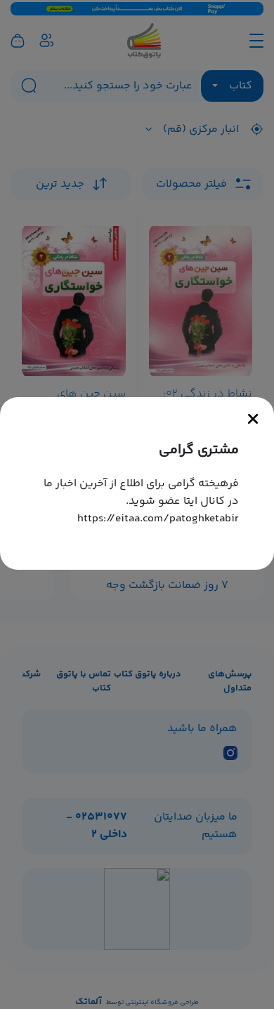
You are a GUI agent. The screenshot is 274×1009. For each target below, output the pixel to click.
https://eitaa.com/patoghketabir (158, 519)
